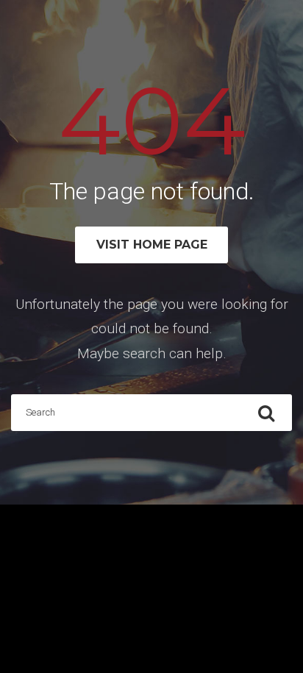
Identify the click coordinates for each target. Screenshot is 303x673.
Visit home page (151, 245)
